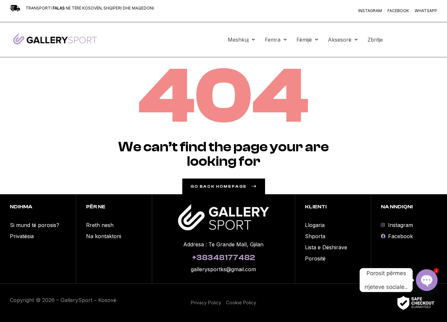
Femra (272, 39)
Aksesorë (339, 39)
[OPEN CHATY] (427, 280)
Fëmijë (304, 39)
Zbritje (375, 39)
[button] (241, 39)
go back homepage (218, 186)
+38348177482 (223, 257)
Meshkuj (238, 39)
